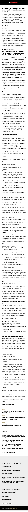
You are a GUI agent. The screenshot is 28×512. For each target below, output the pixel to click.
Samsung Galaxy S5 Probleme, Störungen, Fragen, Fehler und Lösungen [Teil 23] (13, 441)
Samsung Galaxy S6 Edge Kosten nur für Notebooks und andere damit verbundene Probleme (13, 469)
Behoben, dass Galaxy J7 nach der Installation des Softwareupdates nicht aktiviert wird (13, 482)
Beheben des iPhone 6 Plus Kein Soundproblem (12, 448)
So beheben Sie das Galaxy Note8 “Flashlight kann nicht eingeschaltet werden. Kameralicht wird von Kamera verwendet (13, 465)
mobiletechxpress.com (13, 508)
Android (3, 409)
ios (7, 503)
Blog (10, 503)
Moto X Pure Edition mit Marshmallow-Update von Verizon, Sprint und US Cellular (13, 451)
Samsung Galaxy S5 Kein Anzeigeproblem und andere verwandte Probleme (13, 418)
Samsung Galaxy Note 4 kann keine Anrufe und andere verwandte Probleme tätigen (13, 424)
